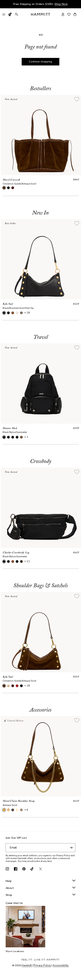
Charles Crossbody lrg (16, 552)
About (10, 888)
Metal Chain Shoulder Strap (19, 801)
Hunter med (10, 428)
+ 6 (26, 810)
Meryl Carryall (11, 180)
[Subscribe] (71, 847)
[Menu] (4, 14)
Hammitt (26, 965)
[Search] (16, 14)
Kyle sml (8, 304)
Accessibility (61, 965)
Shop (9, 895)
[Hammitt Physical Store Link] (10, 14)
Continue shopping (40, 61)
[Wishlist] (69, 14)
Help (9, 881)
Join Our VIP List (16, 838)
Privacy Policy (42, 965)
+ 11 (27, 561)
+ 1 (26, 437)
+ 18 (27, 312)
